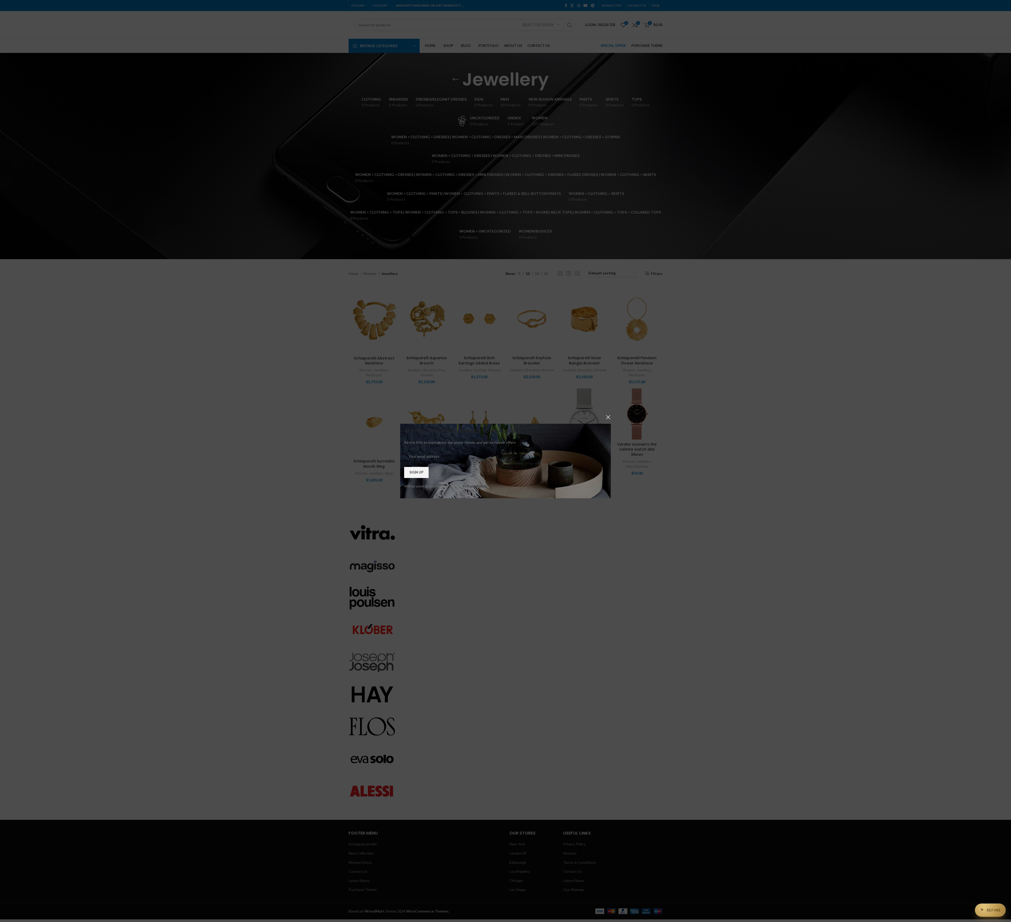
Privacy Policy (475, 486)
